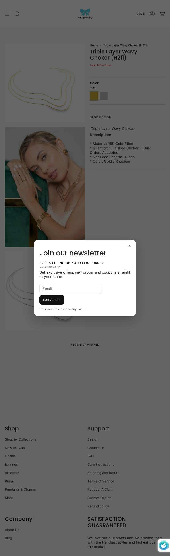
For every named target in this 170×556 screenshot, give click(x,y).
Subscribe (52, 300)
